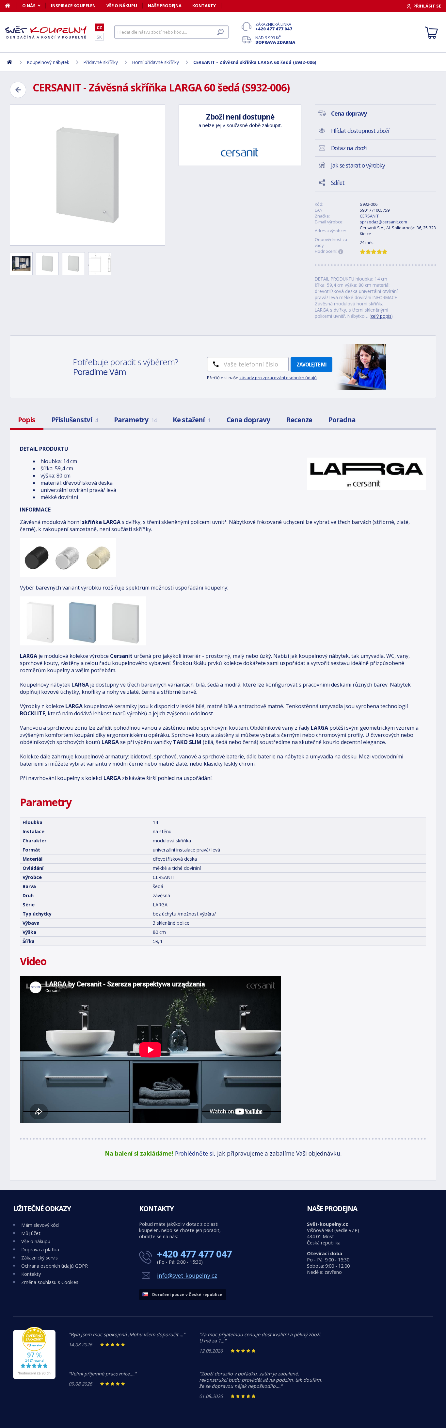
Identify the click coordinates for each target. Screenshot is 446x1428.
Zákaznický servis (39, 1258)
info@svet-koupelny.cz (187, 1275)
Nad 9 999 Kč (275, 40)
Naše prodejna (165, 5)
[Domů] (11, 5)
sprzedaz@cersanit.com (383, 222)
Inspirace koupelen (73, 5)
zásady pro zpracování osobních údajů (278, 378)
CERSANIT (369, 216)
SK (99, 37)
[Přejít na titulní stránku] (46, 32)
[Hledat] (220, 32)
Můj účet (30, 1233)
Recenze (299, 419)
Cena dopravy (248, 419)
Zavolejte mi (311, 364)
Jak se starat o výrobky (358, 165)
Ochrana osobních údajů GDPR (54, 1266)
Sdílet (337, 183)
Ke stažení (191, 419)
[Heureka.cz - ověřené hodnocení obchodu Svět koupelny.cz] (34, 1377)
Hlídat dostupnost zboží (360, 131)
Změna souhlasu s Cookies (49, 1282)
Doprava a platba (40, 1249)
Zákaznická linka (273, 26)
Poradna (342, 419)
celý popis (381, 316)
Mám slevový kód (40, 1225)
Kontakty (204, 5)
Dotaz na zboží (349, 148)
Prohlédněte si (194, 1153)
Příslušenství (75, 419)
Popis (26, 419)
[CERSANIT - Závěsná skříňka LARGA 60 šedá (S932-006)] (87, 175)
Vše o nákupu (121, 5)
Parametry (135, 419)
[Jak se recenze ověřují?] (340, 251)
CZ (99, 27)
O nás (29, 5)
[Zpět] (18, 90)
